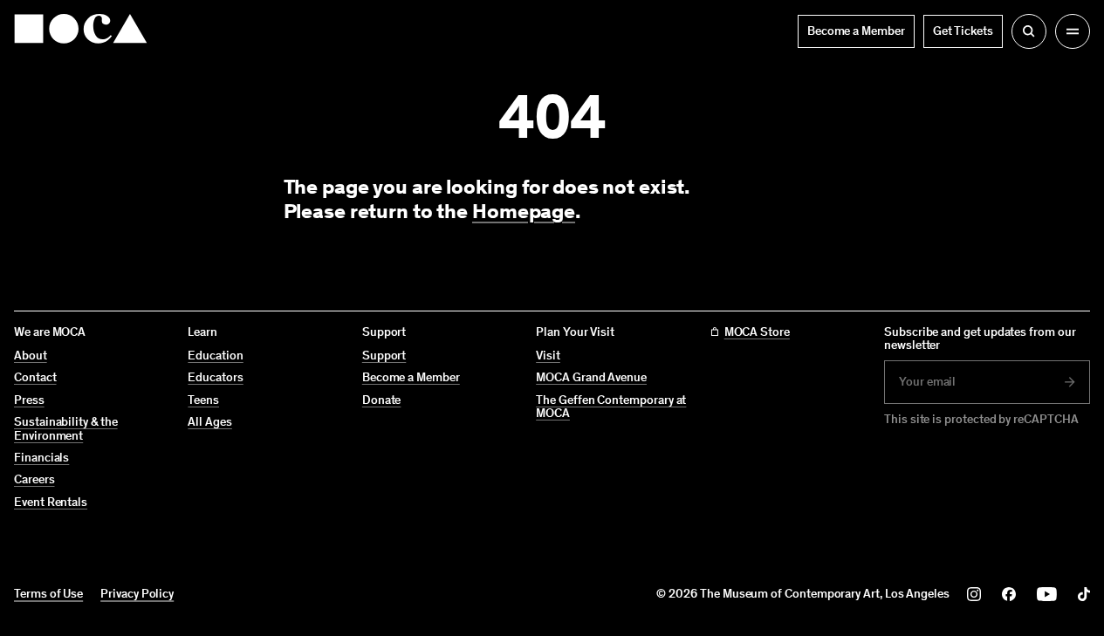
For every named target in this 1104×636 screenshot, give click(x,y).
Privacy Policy (137, 593)
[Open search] (1028, 31)
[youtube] (1047, 594)
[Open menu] (1072, 31)
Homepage (523, 210)
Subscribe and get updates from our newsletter (980, 338)
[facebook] (1009, 594)
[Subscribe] (1070, 382)
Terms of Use (48, 593)
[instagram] (974, 594)
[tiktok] (1084, 594)
